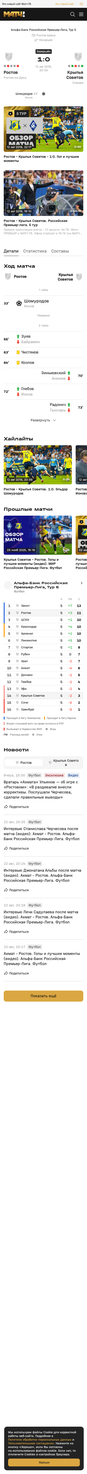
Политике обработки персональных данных (39, 1440)
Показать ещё (43, 996)
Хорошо (44, 1462)
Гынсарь (58, 410)
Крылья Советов (74, 75)
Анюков (59, 378)
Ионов (29, 306)
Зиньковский (53, 373)
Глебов (27, 389)
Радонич (58, 404)
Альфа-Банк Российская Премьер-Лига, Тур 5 (43, 30)
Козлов (27, 362)
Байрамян (30, 342)
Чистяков (30, 352)
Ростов (11, 72)
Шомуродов (36, 301)
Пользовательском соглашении (31, 1443)
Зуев (26, 336)
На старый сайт (64, 4)
